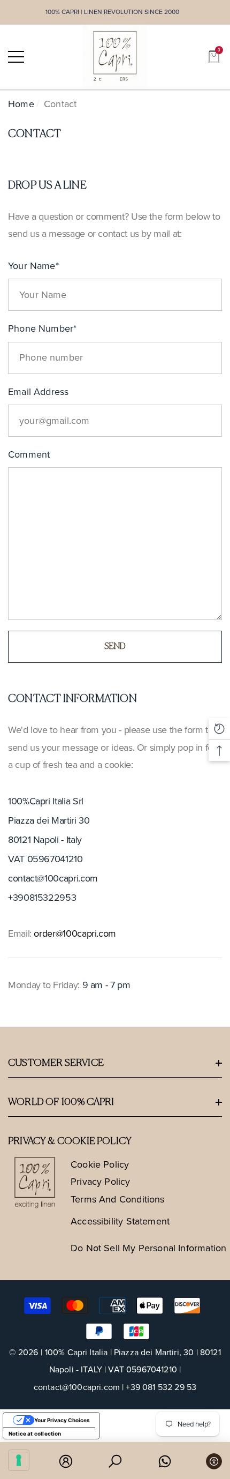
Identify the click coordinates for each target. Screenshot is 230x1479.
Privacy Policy (101, 1182)
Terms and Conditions (118, 1199)
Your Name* (33, 266)
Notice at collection (35, 1433)
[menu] (16, 57)
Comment (29, 454)
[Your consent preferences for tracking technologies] (19, 1460)
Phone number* (42, 328)
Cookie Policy (100, 1164)
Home (21, 104)
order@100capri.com (75, 933)
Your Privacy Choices (62, 1420)
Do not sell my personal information (148, 1248)
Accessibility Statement (120, 1221)
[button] (214, 57)
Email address (38, 392)
